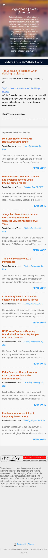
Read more (39, 168)
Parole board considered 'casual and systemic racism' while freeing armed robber (20, 179)
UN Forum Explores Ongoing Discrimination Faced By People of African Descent (20, 334)
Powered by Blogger (26, 544)
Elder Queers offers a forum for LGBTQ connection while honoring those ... (20, 375)
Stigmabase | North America (24, 10)
